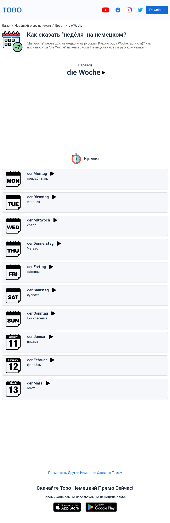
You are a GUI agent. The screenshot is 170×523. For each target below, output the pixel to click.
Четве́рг (33, 248)
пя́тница (33, 272)
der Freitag (36, 267)
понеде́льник (37, 179)
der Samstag (38, 290)
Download (156, 10)
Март (31, 388)
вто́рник (33, 202)
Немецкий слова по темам (33, 25)
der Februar (37, 360)
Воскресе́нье (37, 318)
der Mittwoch (38, 220)
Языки (6, 25)
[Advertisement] (85, 112)
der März (34, 383)
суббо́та (33, 295)
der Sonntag (37, 313)
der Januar (36, 336)
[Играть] (103, 72)
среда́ (31, 225)
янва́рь (32, 342)
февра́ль (34, 365)
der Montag (37, 173)
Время (59, 25)
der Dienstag (38, 197)
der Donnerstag (40, 243)
